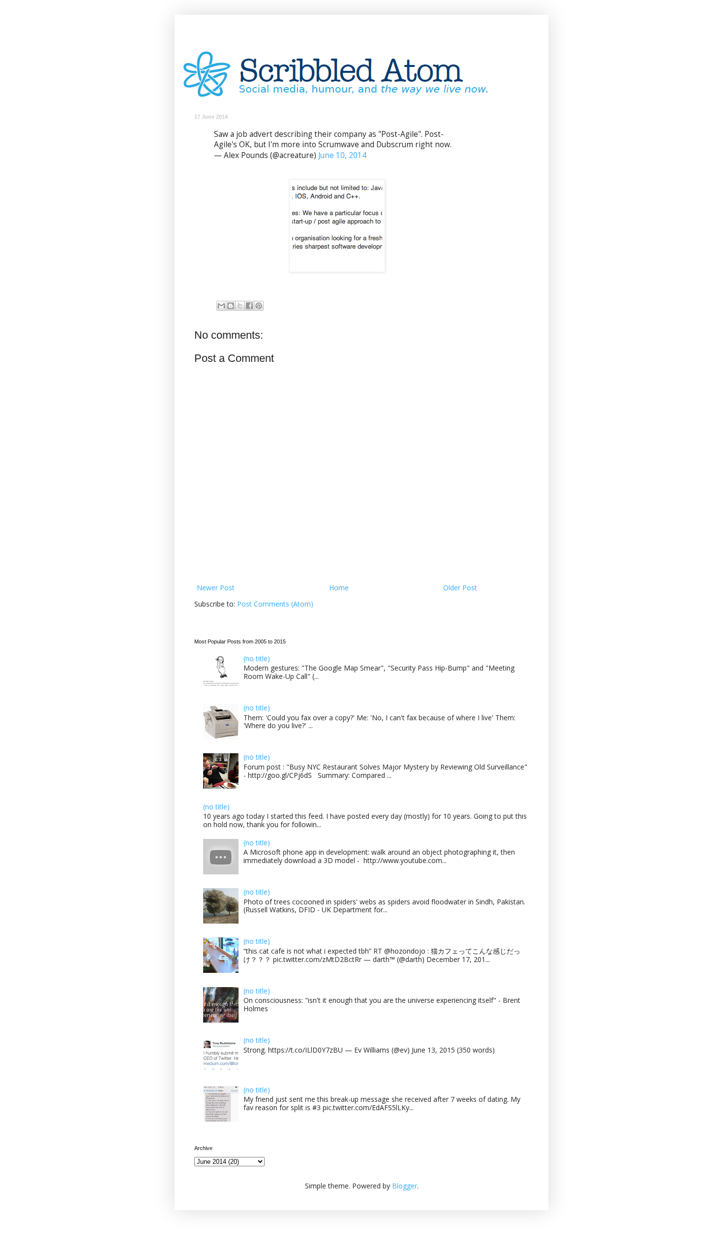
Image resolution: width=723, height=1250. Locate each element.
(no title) (256, 658)
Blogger (404, 1185)
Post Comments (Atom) (275, 604)
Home (339, 587)
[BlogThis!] (231, 306)
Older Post (460, 587)
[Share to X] (240, 306)
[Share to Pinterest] (259, 306)
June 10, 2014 (342, 155)
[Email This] (221, 306)
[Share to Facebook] (249, 306)
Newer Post (216, 587)
